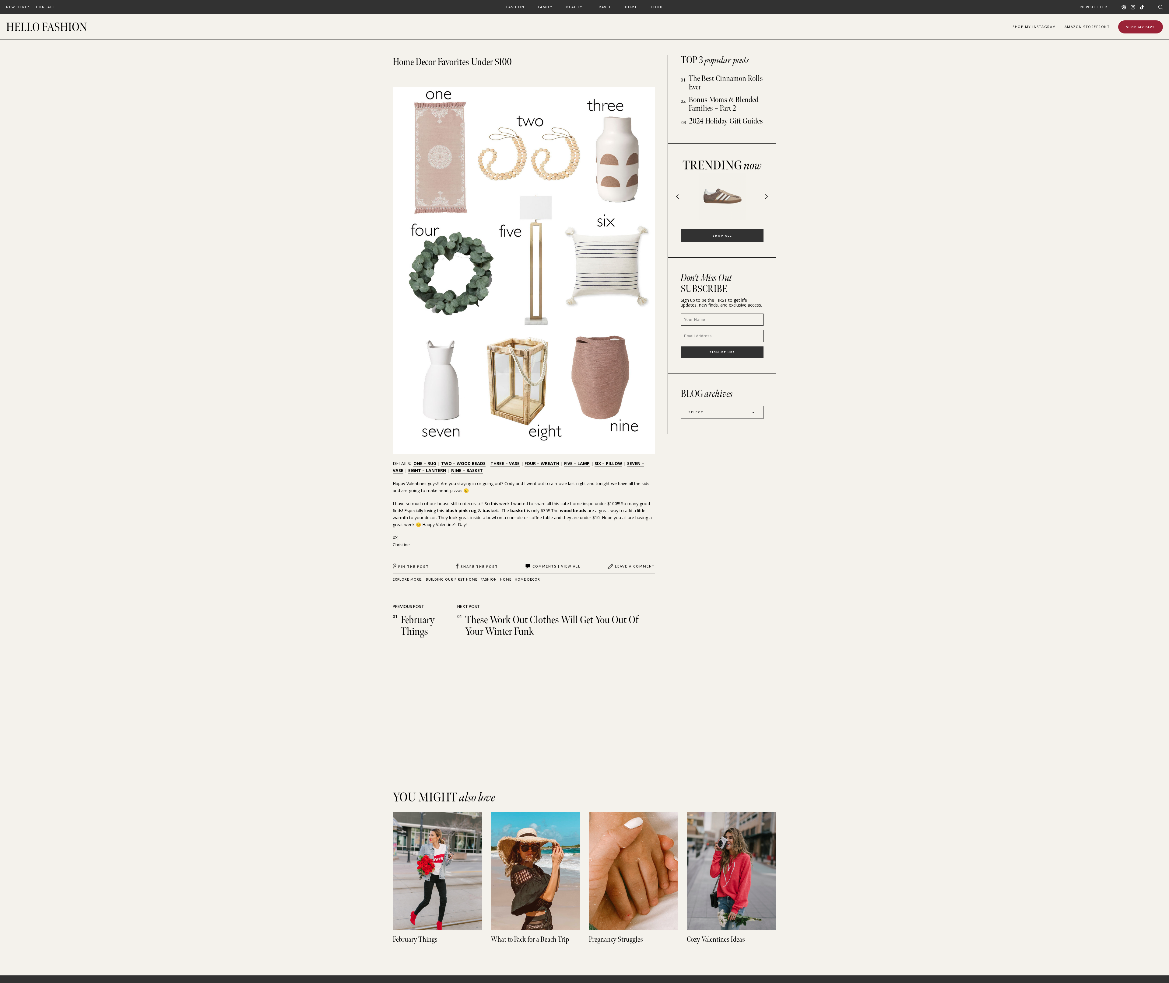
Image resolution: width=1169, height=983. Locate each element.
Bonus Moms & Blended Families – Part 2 (724, 104)
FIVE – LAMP (577, 463)
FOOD (657, 7)
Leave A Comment (635, 566)
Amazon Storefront (1087, 26)
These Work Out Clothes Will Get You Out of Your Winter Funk (551, 625)
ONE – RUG (424, 463)
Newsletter (1094, 7)
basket (490, 510)
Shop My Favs (1140, 27)
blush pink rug (461, 510)
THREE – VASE (505, 463)
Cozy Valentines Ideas (716, 939)
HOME (631, 7)
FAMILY (545, 7)
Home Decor (527, 579)
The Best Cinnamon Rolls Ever (726, 83)
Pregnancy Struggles (616, 939)
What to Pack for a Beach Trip (530, 939)
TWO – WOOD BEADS (463, 463)
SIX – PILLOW (608, 463)
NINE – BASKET (467, 470)
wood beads (573, 510)
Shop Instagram (1034, 26)
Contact (46, 7)
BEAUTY (574, 7)
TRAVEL (604, 7)
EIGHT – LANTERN (427, 470)
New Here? (17, 7)
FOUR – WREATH (542, 463)
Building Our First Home (451, 579)
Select (696, 412)
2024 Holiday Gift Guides (726, 121)
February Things (418, 625)
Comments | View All (556, 566)
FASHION (515, 7)
